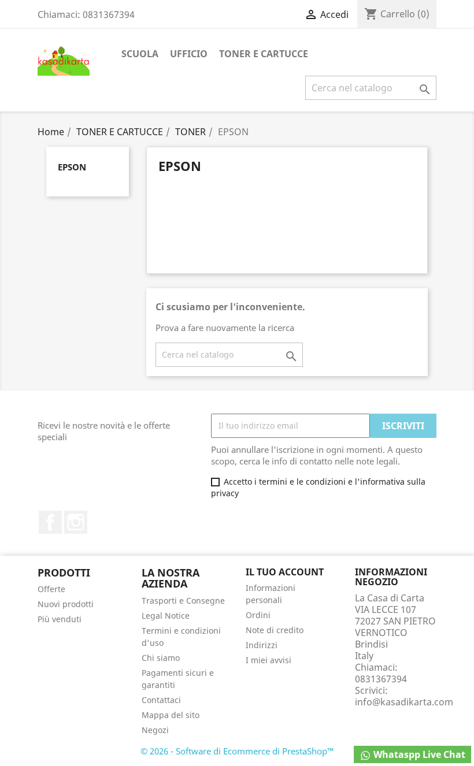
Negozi (155, 729)
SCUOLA (139, 53)
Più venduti (60, 618)
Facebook (50, 522)
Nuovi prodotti (66, 603)
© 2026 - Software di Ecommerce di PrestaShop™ (237, 751)
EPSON (72, 167)
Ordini (258, 614)
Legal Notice (166, 615)
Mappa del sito (170, 714)
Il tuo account (285, 572)
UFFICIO (189, 53)
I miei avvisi (268, 660)
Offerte (51, 588)
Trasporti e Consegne (183, 600)
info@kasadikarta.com (404, 702)
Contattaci (161, 699)
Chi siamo (161, 657)
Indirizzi (261, 644)
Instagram (75, 522)
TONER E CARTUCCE (263, 53)
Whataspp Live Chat (418, 754)
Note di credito (274, 629)
